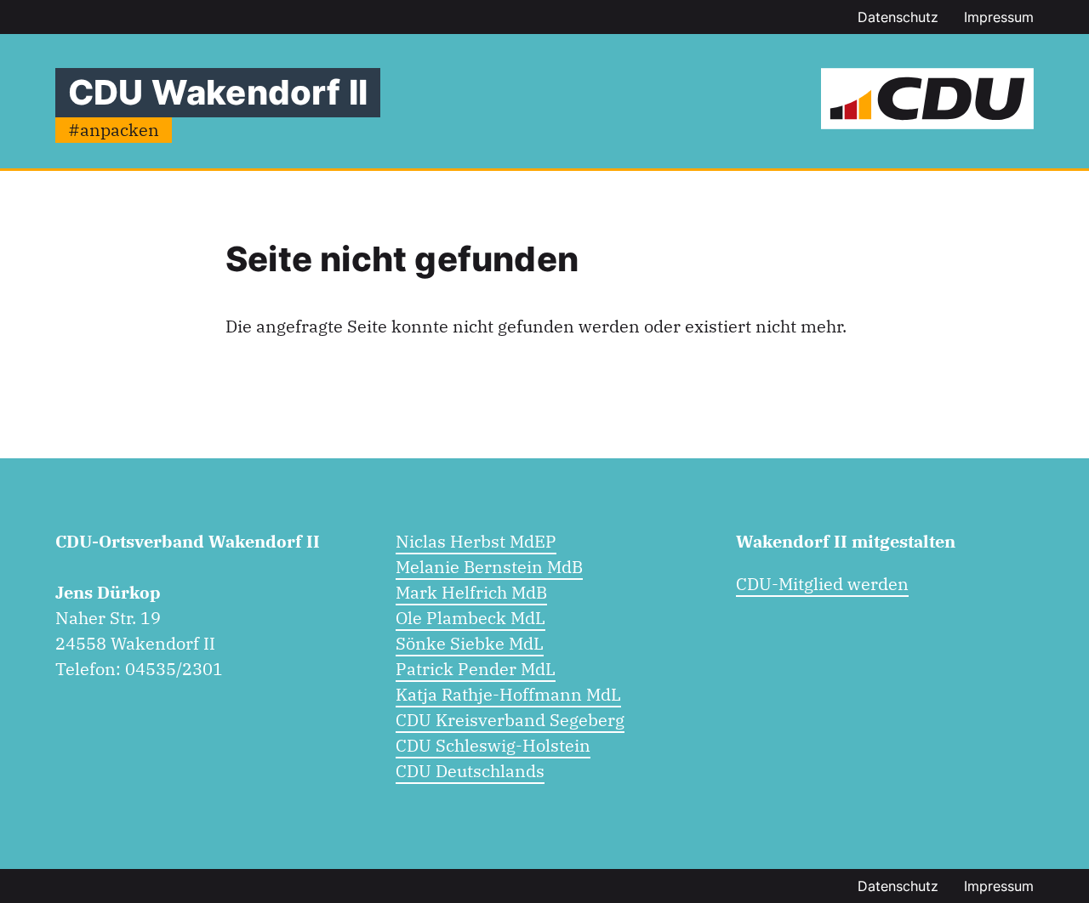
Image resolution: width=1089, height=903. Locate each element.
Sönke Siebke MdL (470, 643)
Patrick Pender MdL (476, 668)
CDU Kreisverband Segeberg (510, 719)
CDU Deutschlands (470, 770)
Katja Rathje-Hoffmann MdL (508, 694)
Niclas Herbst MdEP (476, 541)
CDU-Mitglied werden (822, 583)
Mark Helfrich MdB (471, 592)
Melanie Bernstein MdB (489, 566)
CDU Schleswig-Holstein (493, 745)
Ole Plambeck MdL (470, 617)
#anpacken (113, 129)
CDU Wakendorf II (218, 92)
